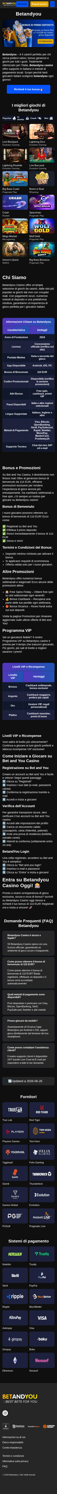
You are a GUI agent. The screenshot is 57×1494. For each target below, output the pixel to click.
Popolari (7, 118)
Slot (46, 118)
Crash (33, 118)
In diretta (20, 118)
